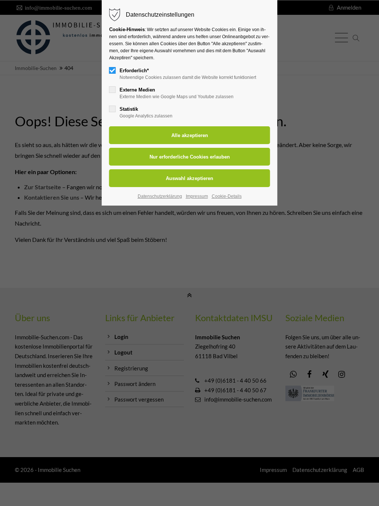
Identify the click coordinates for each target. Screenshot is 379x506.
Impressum (197, 196)
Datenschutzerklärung (160, 196)
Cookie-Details (227, 196)
